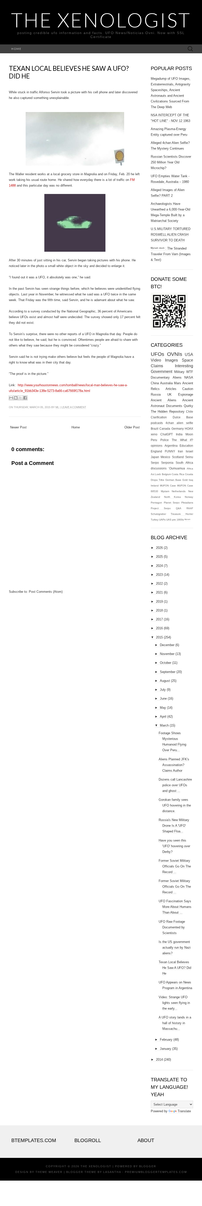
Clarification (159, 417)
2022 (159, 583)
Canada (164, 428)
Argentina (171, 445)
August (165, 681)
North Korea (172, 497)
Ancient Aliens (163, 400)
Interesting (184, 366)
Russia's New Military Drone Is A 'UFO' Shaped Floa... (174, 825)
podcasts (157, 422)
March (164, 725)
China (155, 383)
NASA (188, 377)
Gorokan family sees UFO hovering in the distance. (175, 805)
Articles (171, 389)
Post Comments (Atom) (46, 591)
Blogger (147, 1166)
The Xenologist (101, 20)
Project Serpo (161, 508)
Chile (189, 411)
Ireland (155, 485)
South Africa (184, 462)
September (167, 672)
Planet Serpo (172, 502)
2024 (159, 566)
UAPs (162, 519)
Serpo (155, 462)
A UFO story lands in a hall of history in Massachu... (175, 1023)
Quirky (188, 406)
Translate (184, 1111)
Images (171, 360)
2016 (159, 628)
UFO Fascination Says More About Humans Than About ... (175, 906)
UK (169, 394)
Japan (155, 457)
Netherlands (178, 491)
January (165, 1049)
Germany (177, 428)
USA (189, 354)
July (163, 689)
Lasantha (112, 1171)
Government (161, 371)
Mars (177, 383)
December (167, 645)
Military (179, 372)
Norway (189, 497)
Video (156, 360)
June (163, 698)
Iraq (191, 480)
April (163, 716)
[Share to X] (20, 397)
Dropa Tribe (157, 480)
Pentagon (156, 502)
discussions (159, 468)
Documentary (160, 377)
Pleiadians (187, 502)
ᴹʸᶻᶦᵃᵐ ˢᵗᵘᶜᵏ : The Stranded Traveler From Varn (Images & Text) (171, 254)
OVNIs (174, 354)
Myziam (165, 491)
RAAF (189, 508)
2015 (159, 637)
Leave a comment (73, 407)
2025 (159, 556)
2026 (159, 548)
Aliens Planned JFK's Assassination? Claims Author (174, 764)
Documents (174, 406)
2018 (159, 610)
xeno (154, 434)
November (167, 654)
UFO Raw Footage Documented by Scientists (172, 927)
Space (187, 360)
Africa (190, 468)
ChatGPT (166, 434)
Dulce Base (183, 417)
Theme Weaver (49, 1171)
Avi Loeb (156, 474)
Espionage (185, 394)
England (156, 451)
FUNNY (170, 451)
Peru (154, 439)
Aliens (177, 377)
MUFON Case (168, 485)
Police (164, 439)
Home (16, 48)
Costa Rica (178, 474)
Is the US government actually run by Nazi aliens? (175, 947)
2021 (159, 592)
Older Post (132, 427)
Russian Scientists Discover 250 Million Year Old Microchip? (171, 162)
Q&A (178, 508)
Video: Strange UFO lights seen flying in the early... (174, 1002)
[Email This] (11, 397)
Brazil (154, 428)
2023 (159, 574)
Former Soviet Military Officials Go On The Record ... (175, 866)
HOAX (189, 428)
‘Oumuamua (176, 468)
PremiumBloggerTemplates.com (156, 1171)
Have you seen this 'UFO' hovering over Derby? (174, 846)
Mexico (165, 457)
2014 (159, 1059)
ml (57, 407)
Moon (189, 434)
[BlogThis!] (15, 397)
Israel (189, 451)
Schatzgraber (158, 514)
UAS (168, 519)
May (163, 707)
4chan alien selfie (179, 422)
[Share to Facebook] (25, 397)
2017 (159, 619)
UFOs (157, 354)
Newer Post (18, 427)
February (166, 1039)
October (165, 663)
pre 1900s (178, 519)
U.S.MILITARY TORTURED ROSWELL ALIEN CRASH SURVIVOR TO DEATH (170, 234)
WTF (189, 372)
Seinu (189, 457)
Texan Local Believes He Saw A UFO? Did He (69, 72)
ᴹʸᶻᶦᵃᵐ (187, 519)
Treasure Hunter (182, 514)
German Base (173, 480)
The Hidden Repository (168, 411)
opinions (156, 445)
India (179, 434)
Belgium (166, 474)
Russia (156, 394)
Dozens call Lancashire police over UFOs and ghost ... (175, 785)
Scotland (178, 457)
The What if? (182, 439)
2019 (159, 601)
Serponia (167, 462)
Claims (157, 366)
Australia (166, 383)
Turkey (154, 519)
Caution (187, 389)
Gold (185, 480)
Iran (180, 451)
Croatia (189, 474)
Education (186, 445)
